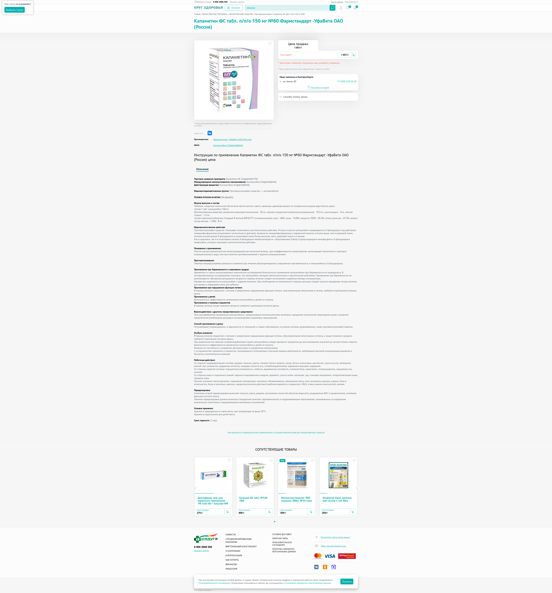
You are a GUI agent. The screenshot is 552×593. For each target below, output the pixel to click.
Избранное (348, 7)
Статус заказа (337, 1)
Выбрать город (14, 10)
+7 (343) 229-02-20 (346, 81)
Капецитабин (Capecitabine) (228, 145)
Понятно (347, 581)
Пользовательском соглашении (214, 583)
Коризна (355, 7)
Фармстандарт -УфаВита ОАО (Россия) (232, 139)
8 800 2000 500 (220, 2)
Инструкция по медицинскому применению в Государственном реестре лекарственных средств (276, 432)
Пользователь (341, 7)
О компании (233, 550)
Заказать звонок (237, 2)
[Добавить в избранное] (270, 44)
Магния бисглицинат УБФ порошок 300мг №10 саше (296, 499)
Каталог (235, 7)
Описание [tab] (202, 169)
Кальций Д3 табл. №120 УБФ (253, 499)
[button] (309, 55)
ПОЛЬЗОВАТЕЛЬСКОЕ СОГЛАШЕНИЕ (282, 543)
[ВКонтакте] (210, 133)
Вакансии (231, 564)
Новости (231, 534)
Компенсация (234, 555)
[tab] (318, 55)
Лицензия (231, 568)
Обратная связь (280, 538)
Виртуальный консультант (241, 546)
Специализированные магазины (239, 540)
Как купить (232, 559)
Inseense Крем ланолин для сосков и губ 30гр (337, 499)
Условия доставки (282, 534)
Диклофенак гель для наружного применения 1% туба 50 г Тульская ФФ (213, 500)
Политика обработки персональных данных (284, 550)
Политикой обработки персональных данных (308, 583)
